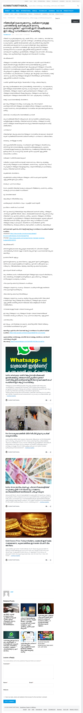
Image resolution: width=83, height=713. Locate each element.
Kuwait (26, 1)
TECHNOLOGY (55, 1)
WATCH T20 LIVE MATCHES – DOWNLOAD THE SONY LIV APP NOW (45, 644)
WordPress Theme (25, 707)
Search (57, 18)
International (41, 1)
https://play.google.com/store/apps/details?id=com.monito (27, 333)
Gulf (31, 1)
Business (62, 1)
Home (4, 17)
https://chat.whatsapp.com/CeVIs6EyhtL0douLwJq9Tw (27, 341)
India (35, 1)
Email (31, 682)
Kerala (48, 1)
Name (5, 682)
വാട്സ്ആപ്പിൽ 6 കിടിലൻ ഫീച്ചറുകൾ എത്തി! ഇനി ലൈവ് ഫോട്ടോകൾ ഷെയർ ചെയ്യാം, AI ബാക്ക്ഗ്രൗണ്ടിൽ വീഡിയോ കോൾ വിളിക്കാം (45, 621)
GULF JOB (68, 1)
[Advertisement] (28, 576)
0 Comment (27, 34)
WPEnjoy (33, 707)
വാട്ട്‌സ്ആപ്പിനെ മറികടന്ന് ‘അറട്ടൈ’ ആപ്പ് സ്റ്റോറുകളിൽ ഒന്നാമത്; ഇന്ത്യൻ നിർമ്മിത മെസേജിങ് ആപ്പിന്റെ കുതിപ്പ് (28, 647)
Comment (6, 663)
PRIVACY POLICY (76, 1)
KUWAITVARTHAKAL (15, 5)
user (13, 34)
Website (5, 689)
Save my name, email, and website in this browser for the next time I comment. (26, 697)
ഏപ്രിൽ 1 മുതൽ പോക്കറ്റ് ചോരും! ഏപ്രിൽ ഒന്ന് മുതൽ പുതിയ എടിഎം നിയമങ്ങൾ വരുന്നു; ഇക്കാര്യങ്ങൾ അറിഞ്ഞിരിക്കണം (9, 619)
